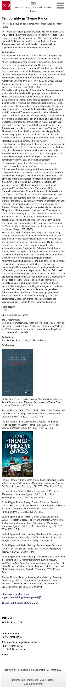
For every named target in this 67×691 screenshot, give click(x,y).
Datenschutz (18, 680)
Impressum (32, 680)
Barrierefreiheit (47, 680)
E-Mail (5, 654)
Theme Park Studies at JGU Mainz (20, 603)
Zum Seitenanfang (33, 684)
